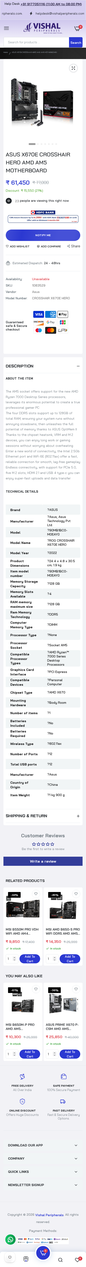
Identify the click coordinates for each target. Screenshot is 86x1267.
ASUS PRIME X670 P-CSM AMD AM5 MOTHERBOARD (62, 1027)
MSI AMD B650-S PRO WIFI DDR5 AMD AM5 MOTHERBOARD (63, 931)
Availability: (14, 279)
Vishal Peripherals (49, 1215)
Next (77, 927)
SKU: (9, 285)
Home (5, 52)
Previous (9, 1022)
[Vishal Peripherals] (42, 28)
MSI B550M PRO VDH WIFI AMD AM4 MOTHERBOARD (22, 931)
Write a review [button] (43, 861)
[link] (36, 894)
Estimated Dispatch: (28, 263)
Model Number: (17, 298)
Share (75, 246)
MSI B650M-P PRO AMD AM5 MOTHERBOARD (20, 1027)
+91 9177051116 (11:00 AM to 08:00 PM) (51, 4)
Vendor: (11, 292)
